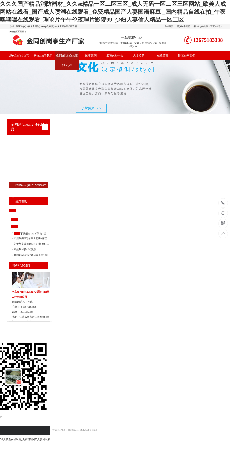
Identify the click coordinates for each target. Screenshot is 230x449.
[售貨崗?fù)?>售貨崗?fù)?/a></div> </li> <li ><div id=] (32, 166)
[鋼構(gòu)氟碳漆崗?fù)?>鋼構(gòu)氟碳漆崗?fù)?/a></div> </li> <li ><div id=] (32, 146)
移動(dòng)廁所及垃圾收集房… (30, 186)
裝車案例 (91, 55)
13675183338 (223, 203)
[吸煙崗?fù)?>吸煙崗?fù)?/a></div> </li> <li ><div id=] (32, 178)
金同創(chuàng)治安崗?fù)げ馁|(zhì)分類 (36, 255)
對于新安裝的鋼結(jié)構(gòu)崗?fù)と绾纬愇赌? (41, 244)
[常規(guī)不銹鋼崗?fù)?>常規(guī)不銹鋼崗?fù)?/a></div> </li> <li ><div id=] (32, 140)
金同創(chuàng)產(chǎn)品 (67, 60)
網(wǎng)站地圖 (201, 26)
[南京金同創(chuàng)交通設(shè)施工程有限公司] (47, 47)
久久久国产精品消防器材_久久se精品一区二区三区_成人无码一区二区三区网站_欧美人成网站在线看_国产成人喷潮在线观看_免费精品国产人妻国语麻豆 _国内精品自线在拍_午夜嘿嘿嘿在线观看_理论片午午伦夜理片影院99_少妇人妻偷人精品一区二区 (113, 12)
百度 (212, 26)
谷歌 (218, 26)
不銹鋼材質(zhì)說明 (25, 249)
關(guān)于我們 (43, 55)
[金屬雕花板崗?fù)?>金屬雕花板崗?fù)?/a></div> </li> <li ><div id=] (32, 153)
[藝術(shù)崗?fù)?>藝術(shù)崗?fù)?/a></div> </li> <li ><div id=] (32, 193)
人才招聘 (138, 55)
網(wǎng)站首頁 (19, 55)
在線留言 (169, 26)
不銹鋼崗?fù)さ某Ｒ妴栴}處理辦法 (33, 238)
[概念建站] (92, 430)
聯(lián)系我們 (183, 26)
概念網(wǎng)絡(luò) (77, 430)
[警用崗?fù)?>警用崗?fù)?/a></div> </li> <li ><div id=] (32, 159)
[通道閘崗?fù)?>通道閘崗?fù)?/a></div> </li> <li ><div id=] (32, 172)
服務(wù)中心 (114, 55)
